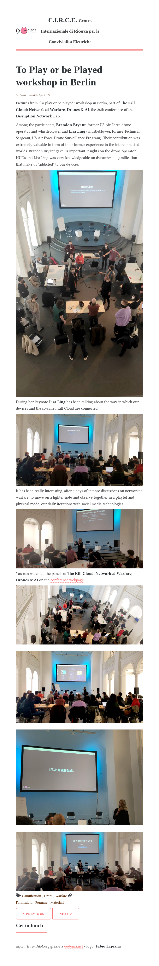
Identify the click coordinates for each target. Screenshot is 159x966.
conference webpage (67, 580)
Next (64, 913)
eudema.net (73, 946)
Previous (34, 913)
